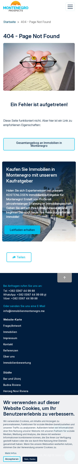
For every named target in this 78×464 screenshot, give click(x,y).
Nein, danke (29, 459)
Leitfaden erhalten (22, 230)
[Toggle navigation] (70, 7)
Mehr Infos (11, 453)
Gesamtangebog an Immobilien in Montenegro (39, 144)
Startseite (9, 22)
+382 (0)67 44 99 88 (21, 290)
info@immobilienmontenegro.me (24, 310)
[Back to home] (16, 6)
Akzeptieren (12, 459)
